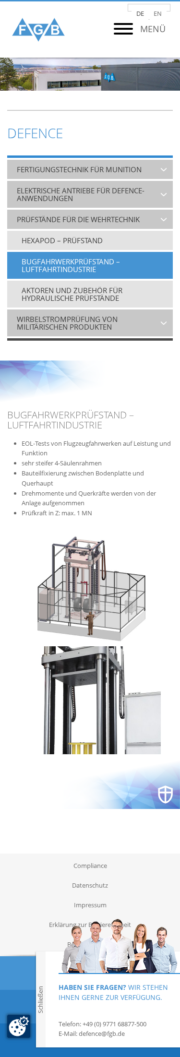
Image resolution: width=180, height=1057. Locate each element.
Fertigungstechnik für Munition (79, 169)
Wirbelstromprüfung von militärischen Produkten (67, 323)
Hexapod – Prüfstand (62, 240)
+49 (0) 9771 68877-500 (114, 1024)
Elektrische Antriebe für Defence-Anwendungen (80, 194)
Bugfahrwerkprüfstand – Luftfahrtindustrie (71, 265)
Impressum (90, 905)
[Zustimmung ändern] (18, 1026)
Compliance (90, 865)
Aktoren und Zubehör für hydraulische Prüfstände (72, 294)
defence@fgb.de (102, 1033)
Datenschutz (90, 885)
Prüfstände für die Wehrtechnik (78, 219)
